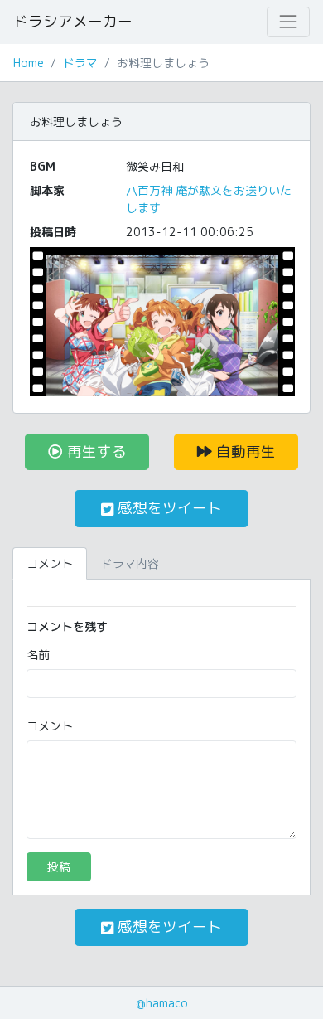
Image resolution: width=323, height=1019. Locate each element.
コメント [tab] (50, 563)
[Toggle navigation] (288, 21)
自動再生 (244, 451)
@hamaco (162, 1003)
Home (28, 62)
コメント (50, 726)
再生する (95, 451)
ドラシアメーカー (73, 21)
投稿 (58, 867)
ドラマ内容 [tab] (130, 563)
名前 (38, 654)
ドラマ (80, 62)
